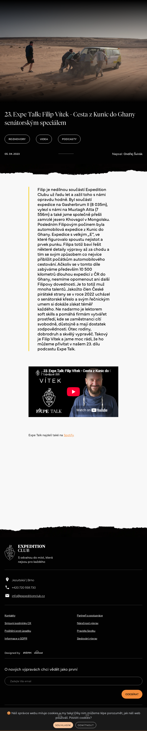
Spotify (69, 435)
